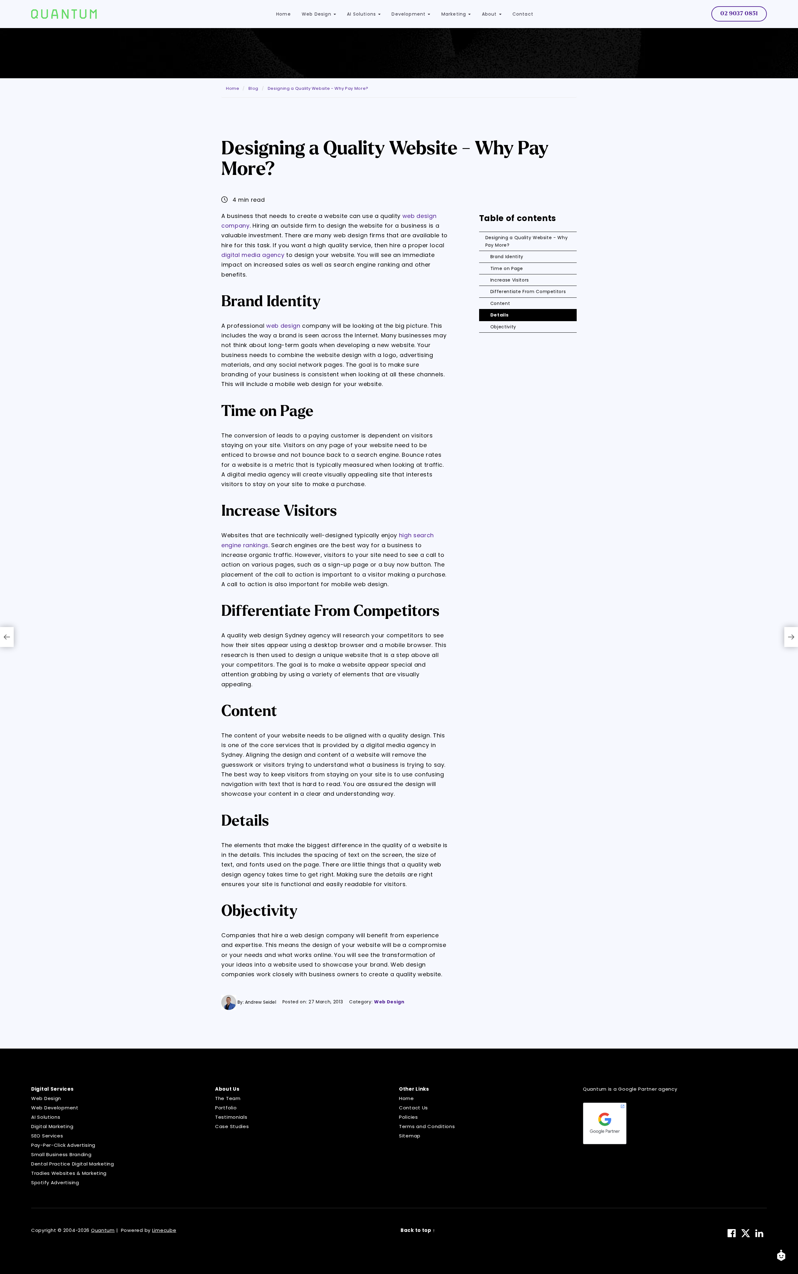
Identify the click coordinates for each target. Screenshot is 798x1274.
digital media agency (252, 255)
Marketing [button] (454, 14)
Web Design (389, 1002)
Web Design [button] (317, 14)
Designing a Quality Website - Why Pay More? (526, 241)
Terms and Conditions (427, 1126)
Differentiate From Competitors (528, 291)
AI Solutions (45, 1117)
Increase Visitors (509, 280)
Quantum (103, 1230)
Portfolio (226, 1107)
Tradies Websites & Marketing (69, 1173)
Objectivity (503, 327)
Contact (522, 14)
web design (283, 326)
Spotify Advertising (55, 1182)
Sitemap (410, 1135)
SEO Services (47, 1135)
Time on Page (506, 268)
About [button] (490, 14)
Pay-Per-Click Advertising (63, 1145)
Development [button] (409, 14)
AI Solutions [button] (362, 14)
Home (283, 14)
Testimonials (231, 1117)
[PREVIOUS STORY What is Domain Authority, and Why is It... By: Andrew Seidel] (7, 637)
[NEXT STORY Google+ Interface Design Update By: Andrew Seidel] (791, 637)
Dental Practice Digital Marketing (72, 1164)
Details (499, 315)
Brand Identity (506, 256)
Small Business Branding (61, 1154)
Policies (408, 1117)
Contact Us (413, 1107)
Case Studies (232, 1126)
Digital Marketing (52, 1126)
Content (500, 303)
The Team (228, 1098)
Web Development (55, 1107)
